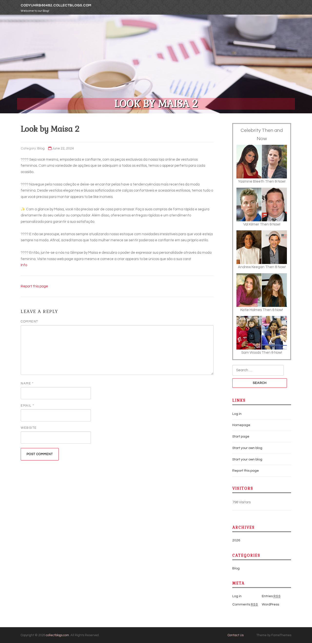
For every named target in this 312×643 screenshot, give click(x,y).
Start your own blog (247, 448)
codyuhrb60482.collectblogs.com (56, 5)
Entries (271, 596)
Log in (237, 414)
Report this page (34, 286)
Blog (41, 148)
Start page (240, 436)
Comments (245, 604)
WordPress (270, 604)
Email (27, 405)
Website (29, 427)
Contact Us (236, 635)
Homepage (241, 425)
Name (27, 383)
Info (24, 265)
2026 (236, 540)
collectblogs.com (57, 635)
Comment (29, 321)
